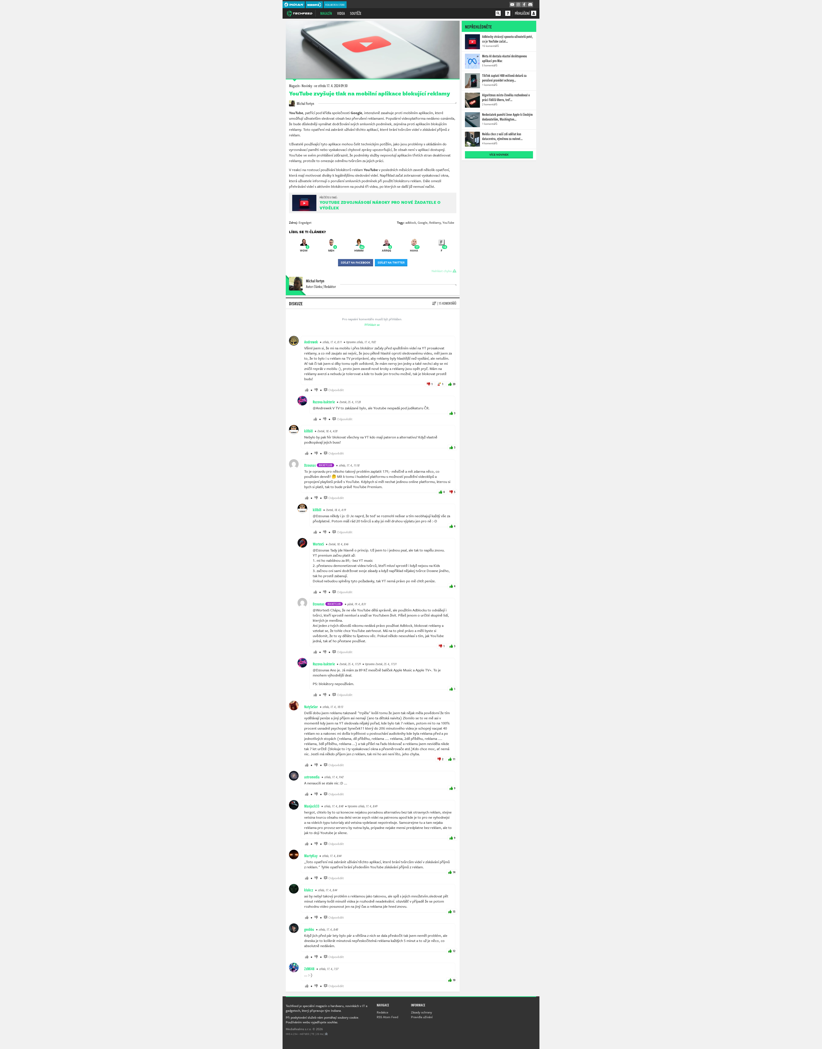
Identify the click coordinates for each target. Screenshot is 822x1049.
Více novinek (499, 154)
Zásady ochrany (421, 1012)
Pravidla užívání (422, 1017)
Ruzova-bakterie (324, 401)
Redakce (382, 1012)
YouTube (448, 222)
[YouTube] (512, 4)
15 (454, 911)
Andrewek (311, 341)
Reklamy (435, 222)
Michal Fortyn (305, 103)
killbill (308, 431)
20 (454, 384)
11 (454, 759)
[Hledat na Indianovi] (498, 13)
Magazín (326, 13)
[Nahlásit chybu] (326, 1034)
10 (454, 980)
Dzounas (310, 465)
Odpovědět (336, 389)
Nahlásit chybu (442, 270)
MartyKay (310, 855)
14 (454, 872)
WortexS (318, 544)
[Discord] (530, 4)
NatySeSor (311, 706)
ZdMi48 (309, 968)
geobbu (309, 929)
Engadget (305, 222)
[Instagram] (518, 4)
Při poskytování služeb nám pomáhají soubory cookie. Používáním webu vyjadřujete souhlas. (322, 1019)
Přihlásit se (372, 324)
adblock (410, 222)
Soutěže (355, 13)
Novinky (307, 85)
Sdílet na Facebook (355, 262)
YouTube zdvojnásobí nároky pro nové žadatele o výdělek (380, 205)
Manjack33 (311, 806)
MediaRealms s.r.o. (299, 1029)
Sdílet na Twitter (391, 262)
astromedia (312, 776)
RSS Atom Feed (387, 1017)
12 (454, 951)
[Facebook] (524, 4)
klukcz (308, 890)
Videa (341, 13)
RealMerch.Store (335, 5)
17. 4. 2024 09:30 (330, 85)
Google (422, 222)
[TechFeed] (299, 13)
